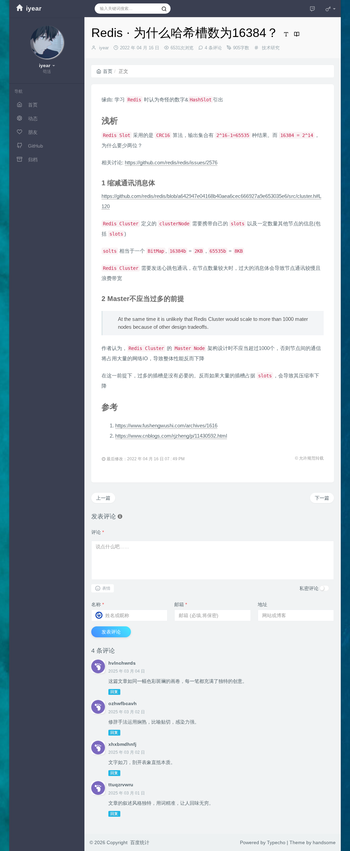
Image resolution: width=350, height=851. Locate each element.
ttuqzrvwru (120, 784)
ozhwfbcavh (122, 703)
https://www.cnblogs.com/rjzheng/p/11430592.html (171, 436)
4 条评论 (213, 47)
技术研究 (271, 47)
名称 (97, 604)
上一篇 (103, 498)
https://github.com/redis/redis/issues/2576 (171, 162)
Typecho (276, 842)
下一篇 (322, 498)
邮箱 (180, 604)
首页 (107, 71)
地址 (262, 604)
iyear (104, 47)
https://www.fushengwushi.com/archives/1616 (166, 425)
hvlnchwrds (122, 663)
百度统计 (139, 842)
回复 (114, 692)
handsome (324, 842)
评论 (97, 532)
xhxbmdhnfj (122, 744)
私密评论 (309, 588)
